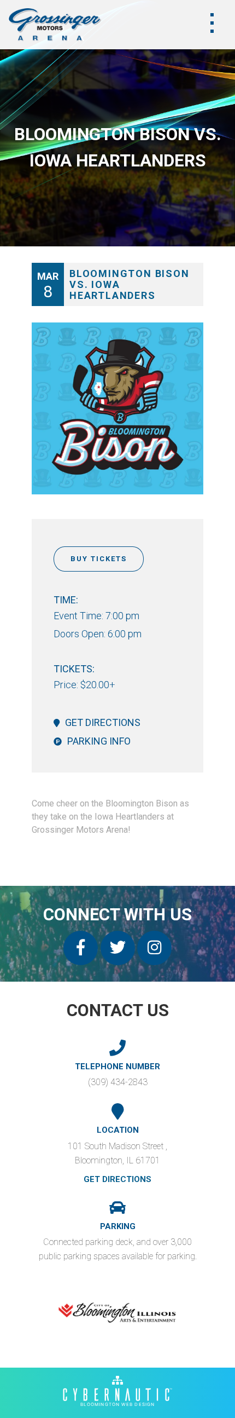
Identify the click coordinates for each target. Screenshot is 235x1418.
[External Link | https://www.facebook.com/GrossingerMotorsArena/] (80, 948)
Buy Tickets (98, 559)
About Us (35, 43)
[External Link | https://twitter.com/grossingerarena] (118, 948)
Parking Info (99, 741)
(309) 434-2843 (118, 1082)
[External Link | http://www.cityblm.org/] (117, 1312)
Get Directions (102, 722)
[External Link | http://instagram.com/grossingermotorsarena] (154, 948)
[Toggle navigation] (212, 23)
